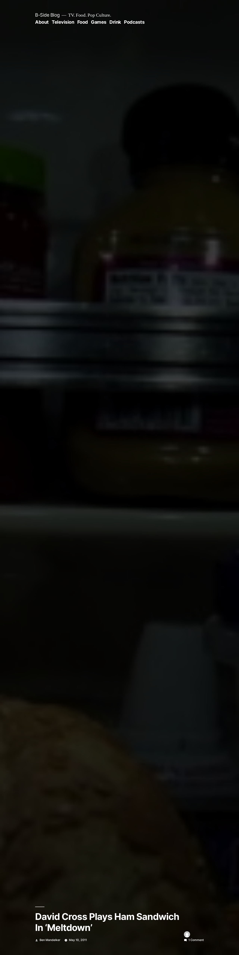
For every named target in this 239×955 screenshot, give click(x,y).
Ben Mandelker (50, 940)
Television (63, 22)
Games (98, 22)
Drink (115, 22)
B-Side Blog (47, 15)
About (42, 22)
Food (82, 22)
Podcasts (134, 22)
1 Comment (196, 940)
